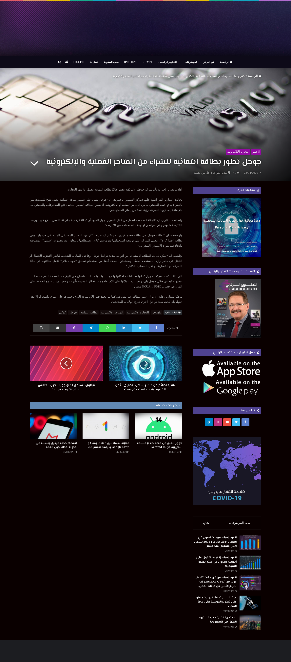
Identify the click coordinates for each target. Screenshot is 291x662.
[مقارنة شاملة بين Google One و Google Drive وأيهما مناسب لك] (106, 426)
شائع (206, 522)
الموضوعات (191, 61)
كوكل (62, 312)
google (157, 312)
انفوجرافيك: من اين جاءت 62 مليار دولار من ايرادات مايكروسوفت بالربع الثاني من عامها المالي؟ (215, 581)
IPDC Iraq (130, 61)
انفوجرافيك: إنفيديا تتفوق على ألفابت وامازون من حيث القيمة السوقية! (216, 561)
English (78, 61)
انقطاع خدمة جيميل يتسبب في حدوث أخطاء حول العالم (56, 445)
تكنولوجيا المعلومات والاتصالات (226, 76)
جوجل (73, 312)
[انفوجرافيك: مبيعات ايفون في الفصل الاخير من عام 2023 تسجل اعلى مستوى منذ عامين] (250, 543)
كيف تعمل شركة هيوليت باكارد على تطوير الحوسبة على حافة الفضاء (216, 601)
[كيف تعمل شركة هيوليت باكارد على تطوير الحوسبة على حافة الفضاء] (250, 603)
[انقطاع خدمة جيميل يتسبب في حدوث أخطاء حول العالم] (53, 426)
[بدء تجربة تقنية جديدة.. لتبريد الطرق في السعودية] (250, 622)
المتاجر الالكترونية (112, 312)
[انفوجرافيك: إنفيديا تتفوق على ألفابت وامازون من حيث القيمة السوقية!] (250, 563)
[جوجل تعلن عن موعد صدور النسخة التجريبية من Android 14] (158, 426)
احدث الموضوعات (240, 522)
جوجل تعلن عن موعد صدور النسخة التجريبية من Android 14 (159, 445)
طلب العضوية (111, 61)
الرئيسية (225, 61)
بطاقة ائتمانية (89, 312)
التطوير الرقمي (168, 61)
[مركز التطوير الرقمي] (145, 28)
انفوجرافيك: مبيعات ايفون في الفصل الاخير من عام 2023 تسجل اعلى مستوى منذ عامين (215, 541)
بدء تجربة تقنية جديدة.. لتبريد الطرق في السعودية (217, 619)
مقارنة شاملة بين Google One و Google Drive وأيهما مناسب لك (108, 445)
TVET (148, 61)
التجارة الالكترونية (194, 76)
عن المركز (209, 61)
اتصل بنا (94, 61)
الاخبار (256, 151)
